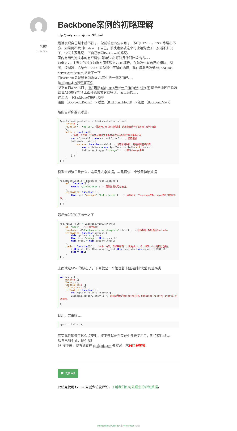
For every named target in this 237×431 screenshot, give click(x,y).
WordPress (128, 425)
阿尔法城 (108, 58)
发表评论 (70, 373)
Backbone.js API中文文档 (75, 82)
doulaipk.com (102, 345)
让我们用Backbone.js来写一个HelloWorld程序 (117, 87)
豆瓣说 (96, 58)
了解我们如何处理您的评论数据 (135, 387)
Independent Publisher (108, 425)
